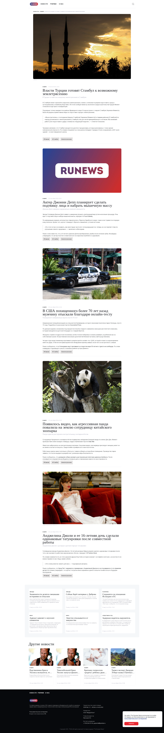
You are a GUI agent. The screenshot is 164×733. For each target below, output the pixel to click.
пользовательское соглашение (135, 719)
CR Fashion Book (91, 553)
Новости (44, 4)
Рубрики (53, 4)
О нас (61, 4)
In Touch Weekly (87, 216)
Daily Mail (91, 441)
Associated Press (75, 325)
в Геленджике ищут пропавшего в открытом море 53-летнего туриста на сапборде (86, 346)
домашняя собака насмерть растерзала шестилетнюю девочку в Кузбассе (83, 457)
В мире (42, 11)
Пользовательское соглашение (38, 712)
